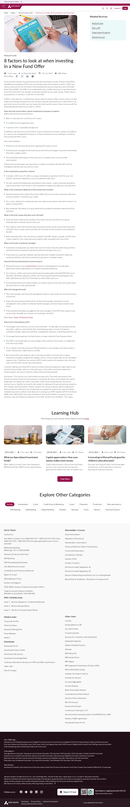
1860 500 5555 (24, 541)
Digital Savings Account (25, 742)
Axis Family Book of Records (27, 747)
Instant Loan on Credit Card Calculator (18, 756)
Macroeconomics (114, 504)
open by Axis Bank (105, 744)
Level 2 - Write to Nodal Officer (17, 606)
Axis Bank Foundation (11, 767)
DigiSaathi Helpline (73, 641)
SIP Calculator (77, 760)
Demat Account (98, 37)
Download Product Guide (14, 650)
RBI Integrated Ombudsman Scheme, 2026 (82, 665)
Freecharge (107, 767)
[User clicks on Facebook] (21, 792)
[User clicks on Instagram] (41, 792)
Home (6, 13)
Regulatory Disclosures (74, 538)
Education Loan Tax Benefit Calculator (18, 760)
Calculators (9, 751)
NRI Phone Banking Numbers (16, 562)
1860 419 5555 (10, 541)
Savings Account (10, 742)
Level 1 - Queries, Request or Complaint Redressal (24, 602)
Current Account (58, 742)
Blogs (13, 13)
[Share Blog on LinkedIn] (27, 76)
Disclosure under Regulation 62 (78, 571)
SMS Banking (9, 558)
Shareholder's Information (75, 542)
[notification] (103, 8)
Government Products (101, 32)
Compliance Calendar (74, 555)
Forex (86, 510)
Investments (23, 504)
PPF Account (67, 744)
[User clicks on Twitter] (26, 792)
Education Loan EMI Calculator (77, 758)
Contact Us (8, 534)
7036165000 (24, 550)
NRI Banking (15, 510)
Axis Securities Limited (41, 767)
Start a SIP (96, 28)
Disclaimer (25, 801)
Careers (68, 621)
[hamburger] (4, 6)
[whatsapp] (111, 8)
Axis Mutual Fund (26, 767)
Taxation (62, 510)
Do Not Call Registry (12, 583)
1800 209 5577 (31, 538)
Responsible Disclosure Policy (31, 804)
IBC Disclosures (71, 702)
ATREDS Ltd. (97, 767)
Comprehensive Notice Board (77, 694)
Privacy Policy (36, 801)
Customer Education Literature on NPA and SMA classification (29, 662)
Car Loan (8, 744)
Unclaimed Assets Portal (75, 722)
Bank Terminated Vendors (75, 690)
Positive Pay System (73, 706)
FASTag (95, 744)
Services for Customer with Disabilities (81, 637)
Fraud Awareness (72, 633)
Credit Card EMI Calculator (93, 753)
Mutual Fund (87, 744)
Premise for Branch (73, 678)
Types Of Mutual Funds (23, 317)
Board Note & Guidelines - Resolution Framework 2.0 (86, 579)
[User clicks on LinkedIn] (36, 792)
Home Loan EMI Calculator (32, 758)
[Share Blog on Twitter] (22, 76)
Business (75, 510)
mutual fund (31, 266)
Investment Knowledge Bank (15, 658)
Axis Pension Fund (66, 767)
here (87, 418)
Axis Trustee (78, 767)
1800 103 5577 (45, 538)
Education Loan (26, 744)
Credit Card (93, 742)
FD (74, 742)
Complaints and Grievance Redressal (19, 570)
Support (117, 8)
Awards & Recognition (13, 629)
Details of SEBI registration (76, 718)
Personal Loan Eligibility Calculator (66, 756)
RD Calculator (66, 753)
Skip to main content (11, 2)
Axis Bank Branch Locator (14, 566)
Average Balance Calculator (13, 753)
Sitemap (68, 649)
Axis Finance (54, 767)
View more (64, 479)
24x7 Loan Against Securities (52, 744)
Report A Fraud (10, 575)
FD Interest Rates (82, 742)
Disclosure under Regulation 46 (78, 567)
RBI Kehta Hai (70, 653)
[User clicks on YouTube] (31, 792)
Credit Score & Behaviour (53, 504)
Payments (84, 504)
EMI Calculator (77, 753)
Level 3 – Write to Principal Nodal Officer (21, 610)
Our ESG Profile (71, 629)
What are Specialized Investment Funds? (21, 459)
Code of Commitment (50, 801)
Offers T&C (8, 666)
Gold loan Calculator (87, 756)
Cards (35, 504)
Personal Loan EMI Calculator (43, 756)
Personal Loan (103, 742)
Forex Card (42, 747)
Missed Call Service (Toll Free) (16, 554)
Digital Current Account (42, 742)
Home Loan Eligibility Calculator (54, 758)
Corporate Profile (11, 621)
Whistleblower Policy (13, 579)
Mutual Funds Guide (25, 13)
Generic (97, 510)
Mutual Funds (97, 23)
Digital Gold (77, 744)
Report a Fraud (69, 792)
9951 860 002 (29, 593)
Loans (72, 504)
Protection (97, 504)
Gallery (7, 637)
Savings (10, 504)
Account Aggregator (73, 682)
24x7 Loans (37, 744)
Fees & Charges (10, 670)
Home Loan (16, 744)
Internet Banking (10, 747)
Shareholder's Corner (75, 530)
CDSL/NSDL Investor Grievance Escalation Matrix (24, 587)
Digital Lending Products (75, 645)
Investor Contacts (72, 563)
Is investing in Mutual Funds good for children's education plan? (106, 459)
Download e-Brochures (13, 654)
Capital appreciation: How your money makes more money (62, 459)
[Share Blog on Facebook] (16, 76)
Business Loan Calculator (13, 758)
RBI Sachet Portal (72, 657)
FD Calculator (55, 753)
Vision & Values (10, 625)
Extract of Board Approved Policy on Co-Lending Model (87, 575)
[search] (107, 8)
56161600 (18, 593)
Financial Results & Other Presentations (81, 547)
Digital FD (68, 742)
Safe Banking (31, 510)
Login (125, 8)
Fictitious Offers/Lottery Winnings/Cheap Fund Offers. (34, 783)
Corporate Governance (74, 551)
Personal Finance (113, 510)
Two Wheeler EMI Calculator (61, 760)
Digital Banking (47, 510)
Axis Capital (88, 767)
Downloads (9, 641)
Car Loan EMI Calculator (40, 760)
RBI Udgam (69, 661)
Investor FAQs (71, 559)
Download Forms (11, 646)
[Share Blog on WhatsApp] (32, 76)
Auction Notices (71, 686)
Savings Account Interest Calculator (36, 753)
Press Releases (10, 633)
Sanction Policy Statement (75, 698)
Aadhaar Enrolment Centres (76, 674)
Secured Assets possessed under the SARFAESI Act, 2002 (88, 714)
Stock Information (72, 534)
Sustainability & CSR (73, 625)
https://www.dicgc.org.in (104, 793)
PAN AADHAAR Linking (75, 670)
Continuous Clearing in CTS (76, 710)
